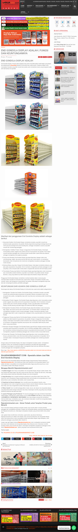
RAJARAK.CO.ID (9, 432)
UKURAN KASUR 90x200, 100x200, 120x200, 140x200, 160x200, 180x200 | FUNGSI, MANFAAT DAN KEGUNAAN (37, 459)
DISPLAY (35, 435)
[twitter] (14, 8)
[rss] (3, 8)
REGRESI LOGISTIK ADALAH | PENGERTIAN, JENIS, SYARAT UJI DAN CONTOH (50, 1)
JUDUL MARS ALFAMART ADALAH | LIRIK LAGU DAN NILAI (68, 100)
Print (45, 57)
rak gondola (13, 65)
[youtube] (6, 8)
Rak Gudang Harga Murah (12, 483)
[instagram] (9, 8)
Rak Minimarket (52, 6)
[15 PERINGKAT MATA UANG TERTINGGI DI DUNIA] (14, 459)
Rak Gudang (39, 6)
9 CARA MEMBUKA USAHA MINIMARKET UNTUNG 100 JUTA (68, 93)
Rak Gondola (49, 435)
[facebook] (17, 8)
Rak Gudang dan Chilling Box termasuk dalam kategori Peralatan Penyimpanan (38, 494)
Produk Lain (65, 6)
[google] (11, 8)
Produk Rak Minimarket (11, 468)
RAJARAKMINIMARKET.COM (25, 432)
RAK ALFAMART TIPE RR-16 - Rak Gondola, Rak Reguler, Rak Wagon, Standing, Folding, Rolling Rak (68, 80)
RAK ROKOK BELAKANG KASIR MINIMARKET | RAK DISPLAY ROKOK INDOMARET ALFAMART (12, 479)
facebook (41, 500)
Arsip (65, 68)
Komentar (72, 68)
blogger (46, 500)
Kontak (29, 6)
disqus (50, 500)
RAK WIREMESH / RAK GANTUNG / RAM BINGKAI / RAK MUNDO (68, 72)
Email (50, 57)
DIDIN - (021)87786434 (61, 58)
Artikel (24, 12)
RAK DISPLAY (41, 435)
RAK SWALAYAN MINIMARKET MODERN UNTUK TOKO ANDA (39, 478)
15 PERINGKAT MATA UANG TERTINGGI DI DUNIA (11, 461)
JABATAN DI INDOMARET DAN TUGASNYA (67, 85)
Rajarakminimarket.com (7, 362)
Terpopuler (58, 68)
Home (22, 6)
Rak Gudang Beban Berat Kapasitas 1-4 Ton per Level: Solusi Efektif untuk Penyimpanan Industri (12, 495)
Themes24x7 (32, 528)
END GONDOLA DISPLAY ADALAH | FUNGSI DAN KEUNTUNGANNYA (24, 52)
